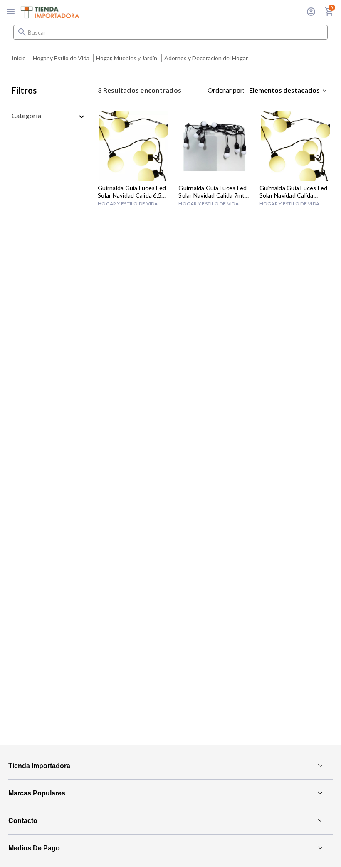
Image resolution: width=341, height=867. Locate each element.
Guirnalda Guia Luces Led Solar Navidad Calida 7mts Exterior (212, 191)
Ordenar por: (226, 90)
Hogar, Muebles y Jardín (126, 58)
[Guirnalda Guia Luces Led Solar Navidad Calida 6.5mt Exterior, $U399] (133, 146)
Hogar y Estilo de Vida (61, 58)
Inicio (19, 58)
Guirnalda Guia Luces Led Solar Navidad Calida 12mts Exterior (293, 191)
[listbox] (289, 90)
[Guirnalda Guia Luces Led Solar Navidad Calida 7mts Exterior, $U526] (214, 146)
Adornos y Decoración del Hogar (206, 58)
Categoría (26, 115)
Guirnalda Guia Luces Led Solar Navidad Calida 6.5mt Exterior (133, 191)
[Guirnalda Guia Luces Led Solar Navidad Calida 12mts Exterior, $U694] (295, 146)
